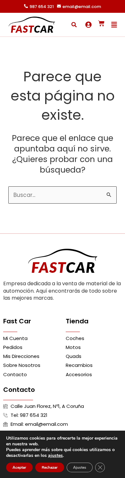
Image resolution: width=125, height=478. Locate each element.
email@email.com (82, 7)
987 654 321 (41, 7)
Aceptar (19, 467)
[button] (74, 24)
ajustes (55, 455)
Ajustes (79, 467)
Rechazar (50, 467)
